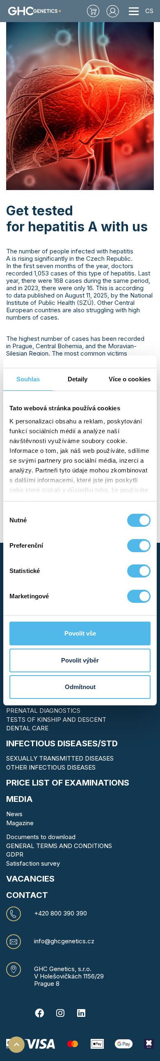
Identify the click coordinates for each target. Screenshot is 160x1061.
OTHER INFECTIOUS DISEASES (51, 767)
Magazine (20, 823)
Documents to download (40, 837)
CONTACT (27, 895)
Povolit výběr (80, 660)
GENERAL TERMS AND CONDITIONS (59, 846)
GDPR (14, 854)
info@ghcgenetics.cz (64, 941)
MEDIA (19, 799)
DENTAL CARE (27, 728)
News (14, 814)
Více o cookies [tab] (130, 379)
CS (149, 11)
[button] (113, 11)
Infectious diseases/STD (62, 743)
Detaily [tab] (78, 379)
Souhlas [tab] (28, 379)
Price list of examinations (67, 783)
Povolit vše (80, 633)
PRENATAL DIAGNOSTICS (43, 710)
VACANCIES (30, 879)
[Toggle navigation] (134, 11)
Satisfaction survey (33, 863)
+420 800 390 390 (60, 913)
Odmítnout (80, 686)
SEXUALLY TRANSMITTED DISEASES (60, 758)
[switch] (139, 545)
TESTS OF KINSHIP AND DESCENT (56, 719)
